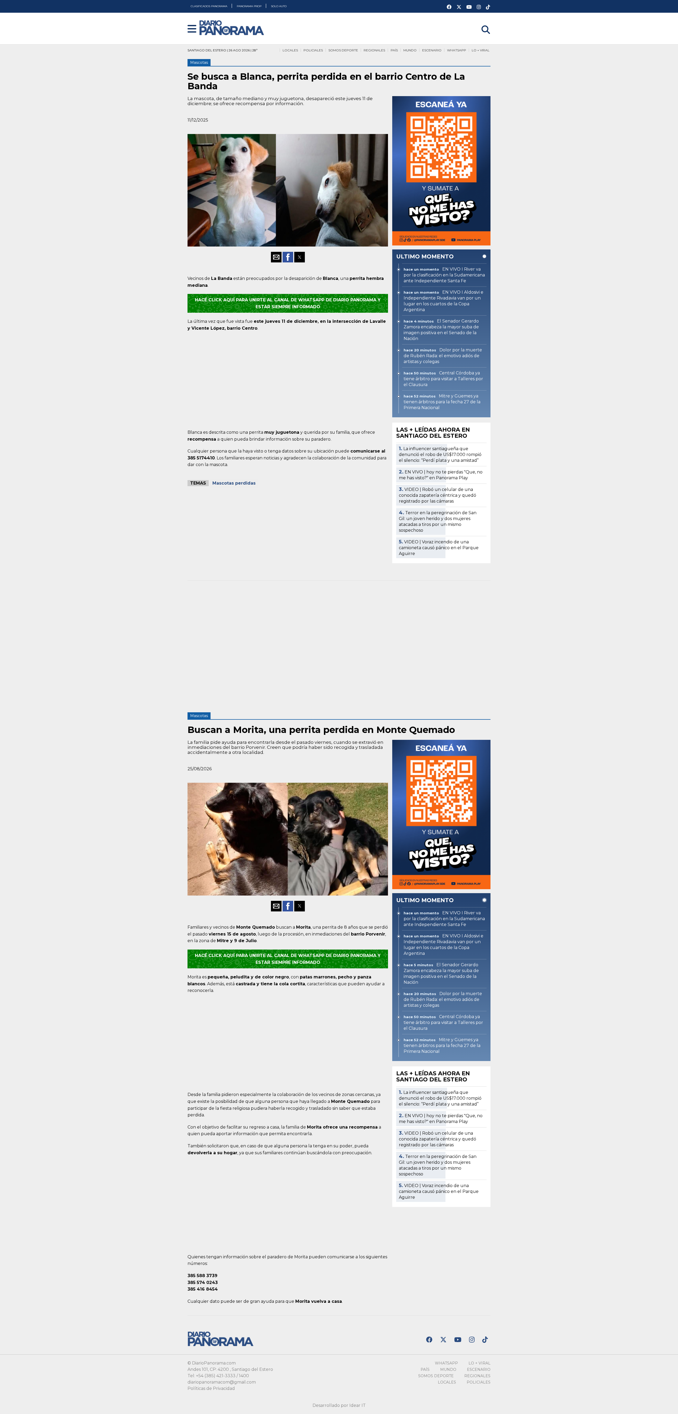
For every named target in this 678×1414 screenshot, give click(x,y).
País (394, 50)
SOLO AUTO (279, 6)
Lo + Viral (480, 50)
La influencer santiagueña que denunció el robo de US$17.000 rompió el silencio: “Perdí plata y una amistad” (440, 454)
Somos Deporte (343, 50)
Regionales (374, 50)
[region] (288, 379)
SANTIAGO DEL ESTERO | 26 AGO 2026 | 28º (222, 50)
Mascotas (199, 62)
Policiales (313, 50)
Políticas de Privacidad (211, 1388)
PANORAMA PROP (249, 6)
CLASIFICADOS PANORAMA (209, 6)
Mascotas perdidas (234, 483)
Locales (290, 50)
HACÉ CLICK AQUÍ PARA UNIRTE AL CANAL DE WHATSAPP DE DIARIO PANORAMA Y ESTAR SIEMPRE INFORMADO (288, 303)
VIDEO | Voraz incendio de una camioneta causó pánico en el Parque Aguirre (439, 547)
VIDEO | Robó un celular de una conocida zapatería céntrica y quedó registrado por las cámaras (437, 495)
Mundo (410, 50)
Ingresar (481, 22)
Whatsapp (456, 50)
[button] (192, 29)
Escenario (431, 50)
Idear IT (357, 1405)
